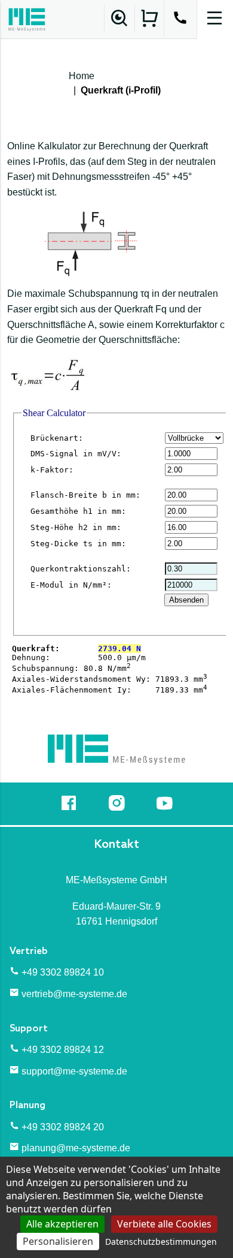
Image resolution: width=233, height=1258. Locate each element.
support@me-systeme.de (74, 1071)
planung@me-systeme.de (76, 1148)
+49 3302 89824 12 (63, 1050)
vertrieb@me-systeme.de (74, 994)
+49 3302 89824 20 (63, 1127)
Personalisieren (58, 1241)
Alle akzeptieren (62, 1223)
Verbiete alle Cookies (164, 1223)
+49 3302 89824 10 (63, 972)
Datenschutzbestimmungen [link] (161, 1241)
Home (81, 76)
